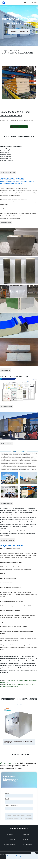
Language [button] (34, 2)
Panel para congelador (23, 670)
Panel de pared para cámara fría (10, 661)
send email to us (20, 127)
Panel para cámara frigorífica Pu (10, 656)
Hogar (5, 51)
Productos (13, 51)
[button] (25, 3)
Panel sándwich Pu (14, 667)
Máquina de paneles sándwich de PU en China (22, 658)
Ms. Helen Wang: (10, 763)
